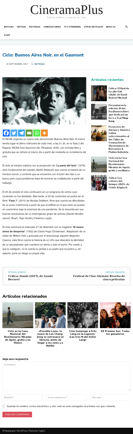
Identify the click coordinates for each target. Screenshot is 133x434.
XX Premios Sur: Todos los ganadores (115, 332)
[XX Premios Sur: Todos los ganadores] (115, 315)
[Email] (29, 133)
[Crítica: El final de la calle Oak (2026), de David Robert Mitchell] (99, 93)
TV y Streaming (72, 26)
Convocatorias (52, 26)
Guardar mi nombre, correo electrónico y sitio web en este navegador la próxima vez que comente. (61, 406)
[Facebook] (6, 133)
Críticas (21, 26)
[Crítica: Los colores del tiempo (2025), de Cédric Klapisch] (99, 183)
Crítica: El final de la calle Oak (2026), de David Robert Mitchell (119, 93)
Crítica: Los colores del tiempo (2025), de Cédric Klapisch (119, 183)
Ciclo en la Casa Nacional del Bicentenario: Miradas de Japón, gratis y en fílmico (119, 164)
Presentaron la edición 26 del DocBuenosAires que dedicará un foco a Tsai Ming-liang (119, 113)
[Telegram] (21, 133)
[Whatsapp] (36, 133)
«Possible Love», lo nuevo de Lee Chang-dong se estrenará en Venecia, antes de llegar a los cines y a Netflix (50, 338)
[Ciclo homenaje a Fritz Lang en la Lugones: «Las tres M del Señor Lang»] (82, 315)
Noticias (9, 26)
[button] (126, 27)
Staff (7, 35)
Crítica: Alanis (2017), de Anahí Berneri (30, 278)
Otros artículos (93, 26)
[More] (44, 133)
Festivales (34, 26)
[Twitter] (13, 133)
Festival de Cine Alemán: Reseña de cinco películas (99, 278)
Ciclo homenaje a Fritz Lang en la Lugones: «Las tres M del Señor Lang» (82, 335)
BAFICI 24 (110, 26)
